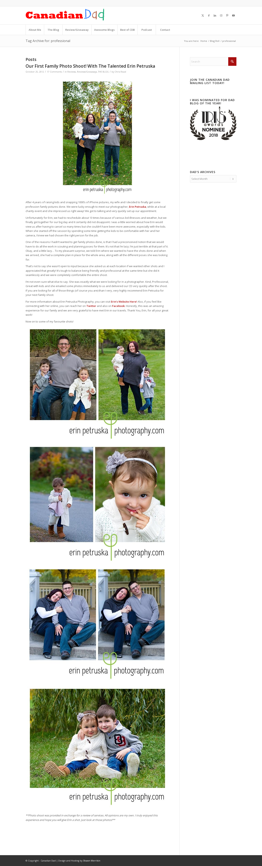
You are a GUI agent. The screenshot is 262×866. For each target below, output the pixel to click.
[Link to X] (203, 15)
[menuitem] (35, 30)
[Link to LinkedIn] (215, 15)
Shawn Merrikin (91, 860)
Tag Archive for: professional (48, 41)
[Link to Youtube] (233, 15)
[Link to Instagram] (221, 15)
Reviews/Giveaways (87, 71)
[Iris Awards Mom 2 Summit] (213, 139)
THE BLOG (103, 71)
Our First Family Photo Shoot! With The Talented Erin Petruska (90, 66)
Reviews (71, 71)
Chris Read (120, 71)
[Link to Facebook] (209, 15)
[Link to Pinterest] (227, 15)
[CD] (65, 15)
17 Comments (54, 71)
